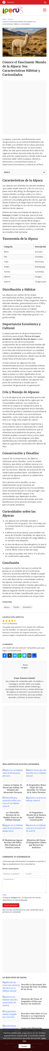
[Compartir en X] (9, 655)
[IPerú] (12, 10)
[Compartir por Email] (29, 655)
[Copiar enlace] (34, 655)
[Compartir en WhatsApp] (19, 655)
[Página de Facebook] (3, 2)
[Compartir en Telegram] (14, 655)
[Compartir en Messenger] (24, 655)
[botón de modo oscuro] (45, 2)
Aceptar (24, 1046)
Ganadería (27, 607)
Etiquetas (10, 2)
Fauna (10, 19)
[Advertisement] (24, 107)
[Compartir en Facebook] (4, 655)
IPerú (4, 19)
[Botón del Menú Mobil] (45, 10)
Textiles (16, 607)
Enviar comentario (10, 905)
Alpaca (7, 607)
